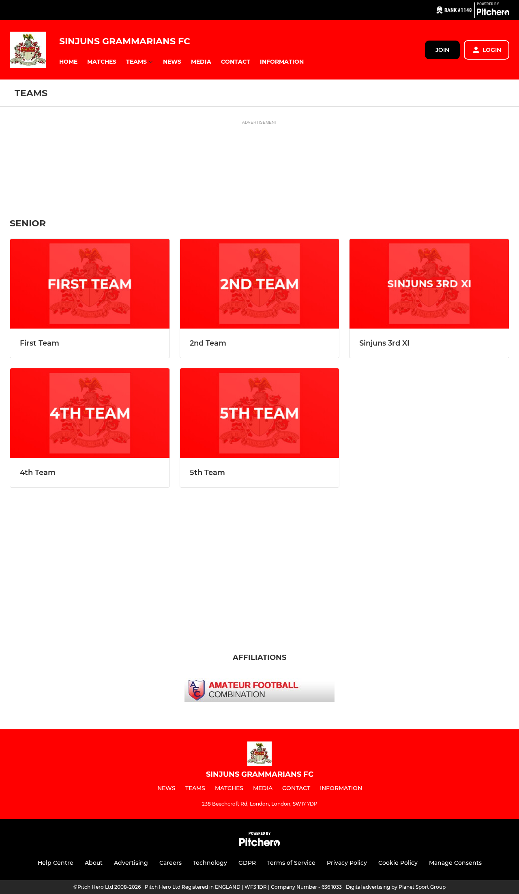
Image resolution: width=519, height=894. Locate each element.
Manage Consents (455, 862)
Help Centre (55, 862)
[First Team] (89, 284)
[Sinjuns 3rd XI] (429, 284)
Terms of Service (291, 862)
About (94, 862)
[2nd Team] (259, 284)
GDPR (247, 862)
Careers (170, 862)
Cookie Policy (398, 862)
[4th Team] (89, 413)
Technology (210, 862)
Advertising (131, 862)
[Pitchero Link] (493, 13)
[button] (68, 62)
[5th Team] (259, 413)
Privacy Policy (347, 862)
